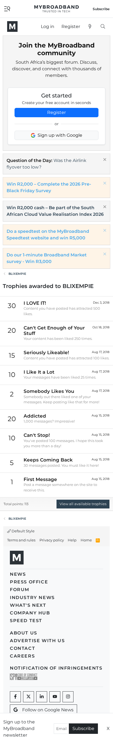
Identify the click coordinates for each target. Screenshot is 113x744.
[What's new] (90, 26)
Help (72, 540)
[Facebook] (15, 696)
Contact (22, 648)
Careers (22, 656)
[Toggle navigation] (7, 8)
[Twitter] (28, 696)
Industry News (32, 597)
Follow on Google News (48, 709)
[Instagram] (68, 696)
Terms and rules (21, 540)
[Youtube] (54, 696)
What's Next (28, 605)
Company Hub (30, 613)
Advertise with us (37, 640)
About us (23, 633)
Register (56, 112)
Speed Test (26, 620)
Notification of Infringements (56, 668)
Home (86, 540)
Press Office (29, 581)
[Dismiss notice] (104, 160)
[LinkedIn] (41, 696)
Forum (19, 589)
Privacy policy (51, 540)
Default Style (23, 531)
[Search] (102, 26)
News (18, 574)
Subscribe (83, 728)
